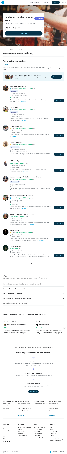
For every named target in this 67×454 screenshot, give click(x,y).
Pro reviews (37, 435)
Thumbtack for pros (39, 427)
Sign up (20, 429)
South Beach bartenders (55, 406)
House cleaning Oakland (24, 406)
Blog (4, 438)
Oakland (14, 49)
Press (4, 436)
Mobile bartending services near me (41, 404)
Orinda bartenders (53, 408)
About (4, 429)
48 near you (39, 18)
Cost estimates (22, 435)
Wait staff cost (6, 406)
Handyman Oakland (22, 413)
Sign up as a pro (38, 429)
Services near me (22, 433)
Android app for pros (39, 439)
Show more (21, 415)
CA (10, 49)
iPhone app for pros (39, 437)
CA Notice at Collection (56, 437)
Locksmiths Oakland (23, 410)
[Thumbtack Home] (3, 2)
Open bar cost (6, 408)
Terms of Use (53, 431)
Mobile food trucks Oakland (25, 408)
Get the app (21, 431)
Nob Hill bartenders (53, 413)
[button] (13, 89)
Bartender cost (6, 403)
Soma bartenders (53, 410)
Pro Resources (38, 433)
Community (37, 431)
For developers (6, 433)
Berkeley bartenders (53, 403)
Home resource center (24, 437)
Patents (52, 435)
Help (51, 427)
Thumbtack (5, 49)
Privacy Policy (53, 433)
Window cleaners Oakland (24, 403)
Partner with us (7, 431)
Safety (51, 429)
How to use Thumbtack (24, 427)
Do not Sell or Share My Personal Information (56, 439)
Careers (5, 435)
